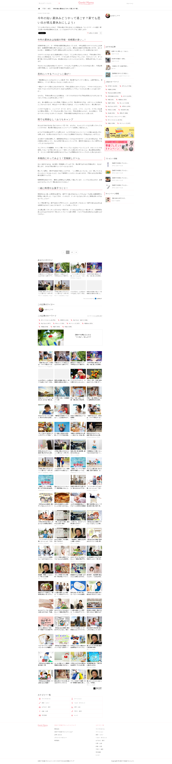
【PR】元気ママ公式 (117, 165)
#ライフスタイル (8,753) (48, 320)
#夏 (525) (110, 99)
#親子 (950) (56, 327)
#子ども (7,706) (126, 86)
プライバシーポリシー (60, 737)
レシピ (76, 715)
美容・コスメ (45, 703)
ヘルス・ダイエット (79, 703)
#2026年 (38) (124, 110)
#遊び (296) (68, 327)
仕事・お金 (77, 707)
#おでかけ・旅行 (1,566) (80, 320)
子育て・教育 (78, 711)
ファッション (78, 698)
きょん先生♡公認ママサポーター (120, 76)
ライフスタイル (46, 698)
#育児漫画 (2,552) (113, 96)
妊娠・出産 (44, 711)
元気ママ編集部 (115, 201)
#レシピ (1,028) (124, 103)
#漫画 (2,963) (112, 89)
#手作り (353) (126, 106)
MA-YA (113, 68)
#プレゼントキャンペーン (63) (116, 116)
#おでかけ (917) (45, 323)
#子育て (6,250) (112, 86)
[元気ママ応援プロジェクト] (86, 4)
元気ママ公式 (115, 54)
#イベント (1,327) (74, 323)
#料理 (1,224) (64, 320)
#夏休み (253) (88, 323)
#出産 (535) (111, 113)
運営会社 (56, 729)
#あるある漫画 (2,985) (114, 93)
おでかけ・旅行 (46, 707)
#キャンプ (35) (59, 323)
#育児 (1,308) (112, 110)
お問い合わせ (58, 735)
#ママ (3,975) (127, 96)
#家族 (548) (44, 327)
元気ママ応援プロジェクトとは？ (63, 732)
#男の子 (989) (123, 113)
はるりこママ (48, 309)
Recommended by (89, 298)
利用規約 (56, 740)
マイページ (130, 3)
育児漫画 (44, 715)
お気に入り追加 (93, 33)
